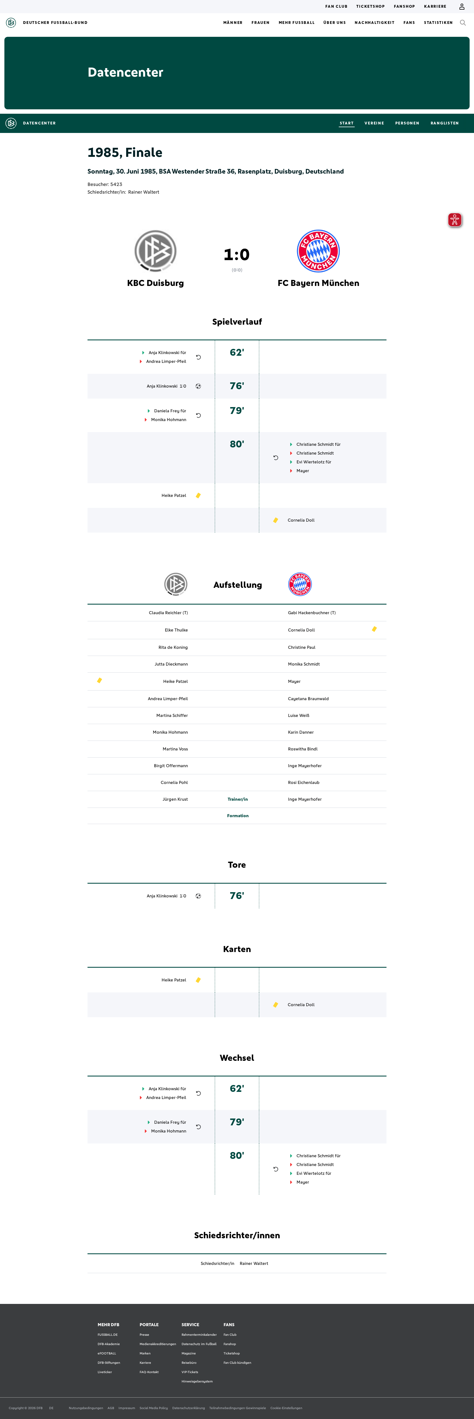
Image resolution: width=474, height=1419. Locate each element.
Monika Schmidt (304, 664)
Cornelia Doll (301, 520)
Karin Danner (301, 732)
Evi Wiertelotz (311, 462)
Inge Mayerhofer (305, 766)
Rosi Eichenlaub (304, 782)
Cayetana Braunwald (308, 699)
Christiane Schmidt (315, 444)
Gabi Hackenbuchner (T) (312, 613)
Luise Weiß (298, 715)
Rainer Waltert (143, 192)
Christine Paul (301, 647)
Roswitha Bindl (303, 749)
